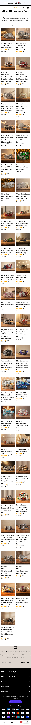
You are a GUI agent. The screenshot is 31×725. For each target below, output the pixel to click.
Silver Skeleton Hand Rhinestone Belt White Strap (22, 223)
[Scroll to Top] (28, 716)
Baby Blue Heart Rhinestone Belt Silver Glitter (6, 423)
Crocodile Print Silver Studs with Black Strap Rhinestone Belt (6, 364)
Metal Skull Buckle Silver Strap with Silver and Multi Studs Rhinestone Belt (7, 631)
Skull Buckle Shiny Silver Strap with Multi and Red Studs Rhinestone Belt (8, 538)
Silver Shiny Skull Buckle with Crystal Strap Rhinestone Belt (7, 509)
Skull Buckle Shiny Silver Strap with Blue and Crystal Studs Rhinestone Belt (22, 539)
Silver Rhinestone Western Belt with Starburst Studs (22, 479)
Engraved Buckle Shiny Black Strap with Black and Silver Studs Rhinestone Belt (7, 334)
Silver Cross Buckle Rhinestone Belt (22, 450)
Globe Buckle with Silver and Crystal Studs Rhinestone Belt (22, 138)
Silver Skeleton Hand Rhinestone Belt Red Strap (7, 223)
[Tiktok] (21, 706)
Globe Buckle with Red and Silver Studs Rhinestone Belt (23, 304)
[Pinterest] (10, 706)
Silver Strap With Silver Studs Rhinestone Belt (6, 45)
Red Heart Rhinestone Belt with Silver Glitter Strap (22, 424)
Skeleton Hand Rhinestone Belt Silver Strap (21, 277)
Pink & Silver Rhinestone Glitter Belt (7, 304)
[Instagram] (15, 706)
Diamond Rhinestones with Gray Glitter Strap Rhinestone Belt (7, 107)
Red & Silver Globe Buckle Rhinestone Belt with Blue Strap (8, 277)
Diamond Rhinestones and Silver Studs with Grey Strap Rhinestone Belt (6, 571)
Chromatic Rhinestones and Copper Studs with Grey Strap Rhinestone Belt (22, 108)
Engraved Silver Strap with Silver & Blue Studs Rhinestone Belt (22, 46)
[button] (28, 8)
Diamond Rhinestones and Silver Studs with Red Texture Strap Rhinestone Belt (22, 76)
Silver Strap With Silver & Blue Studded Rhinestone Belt (8, 480)
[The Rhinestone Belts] (15, 7)
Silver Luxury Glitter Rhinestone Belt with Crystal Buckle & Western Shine (8, 396)
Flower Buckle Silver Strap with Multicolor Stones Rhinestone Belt (22, 508)
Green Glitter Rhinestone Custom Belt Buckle (22, 167)
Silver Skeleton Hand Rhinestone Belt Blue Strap (22, 250)
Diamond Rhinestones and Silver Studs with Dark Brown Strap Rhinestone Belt (7, 76)
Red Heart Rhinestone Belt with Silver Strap (6, 451)
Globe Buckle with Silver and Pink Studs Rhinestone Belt (22, 601)
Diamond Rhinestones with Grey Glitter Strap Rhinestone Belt (22, 570)
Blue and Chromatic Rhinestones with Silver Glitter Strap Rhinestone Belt (8, 601)
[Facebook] (13, 706)
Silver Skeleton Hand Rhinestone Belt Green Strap (7, 250)
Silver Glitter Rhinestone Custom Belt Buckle (7, 196)
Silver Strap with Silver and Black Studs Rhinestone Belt (7, 168)
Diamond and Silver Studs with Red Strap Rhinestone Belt (22, 333)
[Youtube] (18, 706)
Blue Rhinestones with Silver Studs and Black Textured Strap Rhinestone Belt (22, 365)
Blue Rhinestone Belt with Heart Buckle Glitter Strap (22, 394)
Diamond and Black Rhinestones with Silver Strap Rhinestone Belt (8, 138)
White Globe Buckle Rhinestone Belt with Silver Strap (23, 196)
